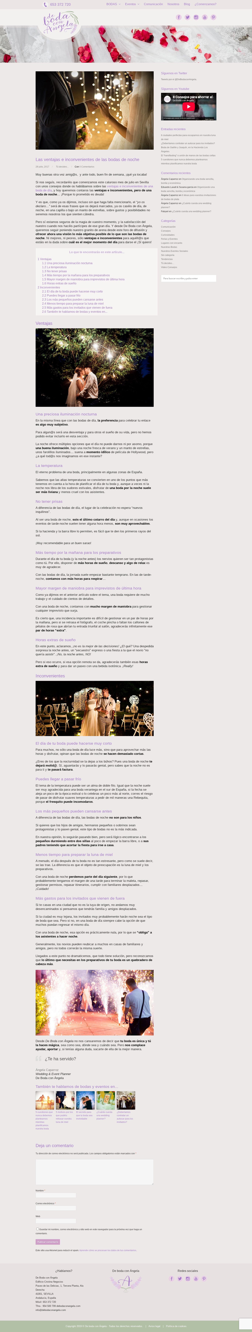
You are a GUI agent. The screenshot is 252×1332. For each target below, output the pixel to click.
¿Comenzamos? (205, 4)
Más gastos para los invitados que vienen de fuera (77, 307)
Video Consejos (169, 267)
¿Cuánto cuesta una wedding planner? (104, 1115)
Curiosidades (168, 235)
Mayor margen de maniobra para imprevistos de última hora (83, 279)
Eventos (131, 4)
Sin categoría (167, 255)
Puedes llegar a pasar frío (61, 295)
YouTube (205, 17)
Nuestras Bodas (169, 247)
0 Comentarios (87, 166)
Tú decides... (62, 166)
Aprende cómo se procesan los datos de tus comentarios (107, 1250)
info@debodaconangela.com (51, 1310)
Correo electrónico (46, 1203)
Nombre (40, 1190)
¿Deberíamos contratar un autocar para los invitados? (125, 1117)
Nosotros (173, 4)
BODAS (112, 4)
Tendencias (167, 259)
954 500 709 (49, 1306)
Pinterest (213, 17)
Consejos (166, 231)
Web (38, 1216)
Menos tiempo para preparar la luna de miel (73, 303)
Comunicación (153, 4)
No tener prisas (54, 271)
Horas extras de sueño (59, 283)
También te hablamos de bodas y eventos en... (74, 311)
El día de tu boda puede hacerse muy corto (72, 291)
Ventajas (44, 259)
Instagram (196, 17)
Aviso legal (154, 1326)
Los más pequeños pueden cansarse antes (72, 299)
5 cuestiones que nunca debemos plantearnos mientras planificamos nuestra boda (44, 1120)
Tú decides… (167, 263)
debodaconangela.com (68, 1306)
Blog (187, 4)
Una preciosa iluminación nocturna (67, 263)
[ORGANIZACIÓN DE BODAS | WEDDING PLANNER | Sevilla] (61, 22)
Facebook (179, 17)
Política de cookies (176, 1326)
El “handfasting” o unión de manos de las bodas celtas (188, 155)
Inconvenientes (49, 287)
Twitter (187, 17)
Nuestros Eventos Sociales (174, 251)
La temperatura (54, 267)
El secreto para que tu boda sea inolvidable (84, 1115)
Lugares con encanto (171, 243)
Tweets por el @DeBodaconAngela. (179, 79)
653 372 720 (60, 4)
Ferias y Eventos (169, 239)
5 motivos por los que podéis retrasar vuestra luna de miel (64, 1117)
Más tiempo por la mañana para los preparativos (76, 275)
